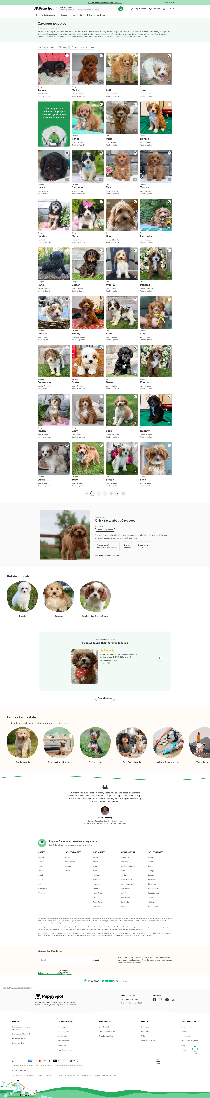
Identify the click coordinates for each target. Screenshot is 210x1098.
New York (124, 893)
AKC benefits (62, 1036)
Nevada (41, 875)
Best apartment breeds (59, 762)
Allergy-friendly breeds (168, 762)
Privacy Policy (29, 1075)
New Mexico (70, 861)
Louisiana (151, 879)
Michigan (96, 875)
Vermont (124, 906)
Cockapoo (59, 616)
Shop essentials (18, 1043)
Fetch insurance (63, 1041)
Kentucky (151, 875)
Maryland (124, 875)
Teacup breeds (95, 762)
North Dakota (98, 893)
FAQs (143, 1036)
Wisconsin (97, 906)
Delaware (124, 861)
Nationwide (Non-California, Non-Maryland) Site (99, 1075)
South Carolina (153, 893)
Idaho (40, 866)
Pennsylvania (125, 897)
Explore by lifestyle (19, 1038)
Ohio (94, 897)
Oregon (40, 879)
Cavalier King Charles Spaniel (95, 616)
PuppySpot (6, 987)
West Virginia (153, 906)
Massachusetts (126, 879)
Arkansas (151, 861)
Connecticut (125, 857)
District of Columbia (128, 866)
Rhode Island (125, 902)
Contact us (145, 1027)
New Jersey (125, 888)
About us (63, 15)
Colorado (41, 861)
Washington (42, 888)
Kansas (95, 870)
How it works (77, 15)
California (41, 857)
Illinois (95, 857)
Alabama (151, 857)
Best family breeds (132, 762)
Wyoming (41, 893)
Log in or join (62, 1027)
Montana (41, 870)
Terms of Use (17, 1075)
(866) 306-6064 (131, 999)
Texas (67, 870)
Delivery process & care (96, 15)
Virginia (151, 902)
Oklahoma (69, 866)
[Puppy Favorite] (67, 55)
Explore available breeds (21, 1034)
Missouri (96, 884)
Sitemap (40, 1075)
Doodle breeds (23, 762)
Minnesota (97, 879)
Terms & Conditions (148, 1041)
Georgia (151, 870)
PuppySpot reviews (65, 1050)
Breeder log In (104, 1027)
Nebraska (96, 888)
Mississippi (152, 884)
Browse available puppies (45, 15)
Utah (39, 884)
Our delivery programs (189, 1041)
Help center (145, 1031)
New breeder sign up (107, 1031)
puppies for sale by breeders (81, 845)
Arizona (68, 857)
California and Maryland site (69, 1075)
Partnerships (62, 1045)
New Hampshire (127, 884)
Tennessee (152, 897)
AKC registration (63, 1031)
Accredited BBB (51, 1075)
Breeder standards (106, 1036)
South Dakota (98, 902)
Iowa (95, 866)
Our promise (185, 1036)
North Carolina (153, 888)
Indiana (95, 861)
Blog (183, 1045)
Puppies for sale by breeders (20, 987)
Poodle (22, 616)
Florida (150, 866)
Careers (184, 1050)
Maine (123, 870)
